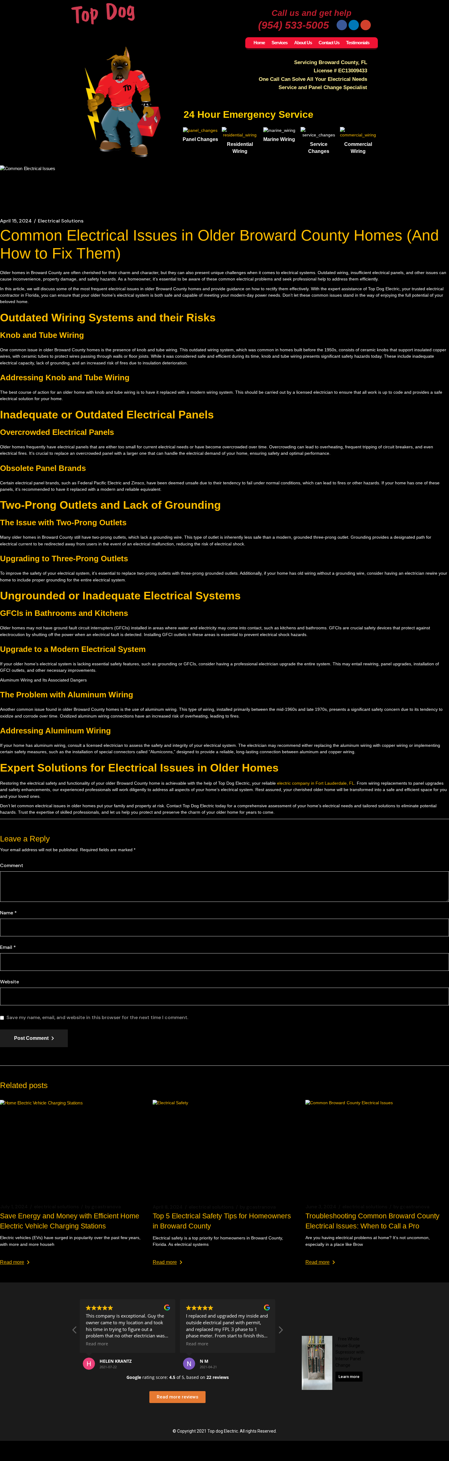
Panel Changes (200, 139)
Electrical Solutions (60, 221)
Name (8, 913)
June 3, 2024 (320, 1207)
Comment (11, 865)
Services (279, 42)
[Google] (365, 25)
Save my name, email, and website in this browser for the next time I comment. (97, 1017)
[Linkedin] (354, 25)
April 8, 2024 (168, 1207)
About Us (303, 42)
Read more (12, 1262)
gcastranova (103, 1207)
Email (8, 947)
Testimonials (357, 42)
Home (259, 42)
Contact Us (329, 42)
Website (9, 982)
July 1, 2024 (14, 1207)
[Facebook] (342, 25)
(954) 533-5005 (293, 25)
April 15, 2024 (16, 221)
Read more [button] (97, 1344)
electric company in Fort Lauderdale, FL (315, 783)
